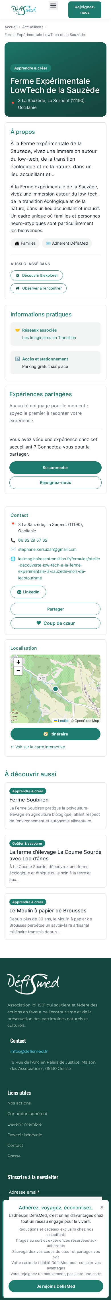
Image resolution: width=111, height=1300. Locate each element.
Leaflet (63, 720)
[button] (53, 5)
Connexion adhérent (27, 1113)
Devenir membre (24, 1124)
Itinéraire (55, 733)
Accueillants (33, 27)
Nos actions (19, 1103)
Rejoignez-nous (85, 10)
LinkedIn (31, 591)
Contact (15, 1145)
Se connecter (55, 467)
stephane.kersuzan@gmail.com (47, 549)
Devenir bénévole (24, 1134)
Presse (13, 1156)
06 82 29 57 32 (32, 540)
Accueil (11, 27)
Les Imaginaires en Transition (49, 337)
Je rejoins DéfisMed (56, 1286)
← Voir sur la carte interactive (38, 746)
